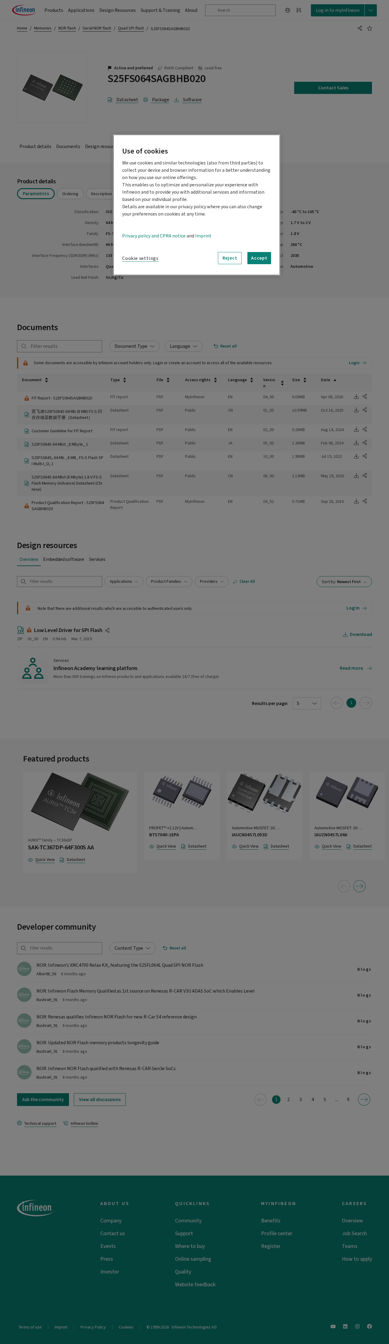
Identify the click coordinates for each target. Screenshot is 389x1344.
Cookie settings (140, 258)
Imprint (203, 236)
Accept (259, 258)
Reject (229, 258)
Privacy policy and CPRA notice (154, 236)
